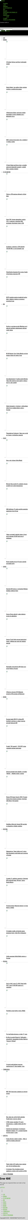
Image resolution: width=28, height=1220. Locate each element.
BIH (4, 9)
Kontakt (5, 14)
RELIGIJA (5, 961)
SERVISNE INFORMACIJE (10, 12)
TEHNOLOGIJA (6, 1069)
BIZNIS (4, 697)
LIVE (4, 5)
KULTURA (5, 829)
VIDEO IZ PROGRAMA (9, 19)
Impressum (6, 15)
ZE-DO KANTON (7, 8)
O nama (5, 18)
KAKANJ (5, 6)
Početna (5, 3)
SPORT (4, 567)
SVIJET (5, 11)
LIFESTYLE (5, 1136)
